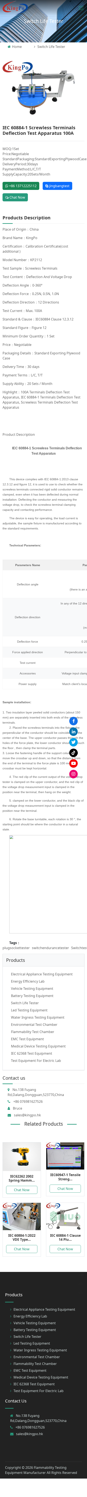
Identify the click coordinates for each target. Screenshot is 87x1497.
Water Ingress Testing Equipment (37, 1017)
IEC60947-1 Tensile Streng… (65, 1177)
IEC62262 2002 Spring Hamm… (22, 1178)
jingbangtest (58, 186)
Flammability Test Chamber (32, 1031)
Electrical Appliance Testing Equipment (42, 974)
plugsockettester (16, 948)
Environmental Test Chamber (34, 1024)
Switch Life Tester (43, 21)
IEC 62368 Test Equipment (31, 1053)
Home (17, 46)
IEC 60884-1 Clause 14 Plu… (65, 1237)
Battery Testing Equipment (32, 995)
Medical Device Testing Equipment (38, 1046)
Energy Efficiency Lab (28, 981)
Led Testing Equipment (29, 1010)
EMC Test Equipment (27, 1039)
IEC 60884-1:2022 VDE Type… (21, 1237)
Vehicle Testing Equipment (32, 988)
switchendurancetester (50, 948)
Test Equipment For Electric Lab (36, 1060)
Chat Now (17, 197)
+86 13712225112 (22, 186)
